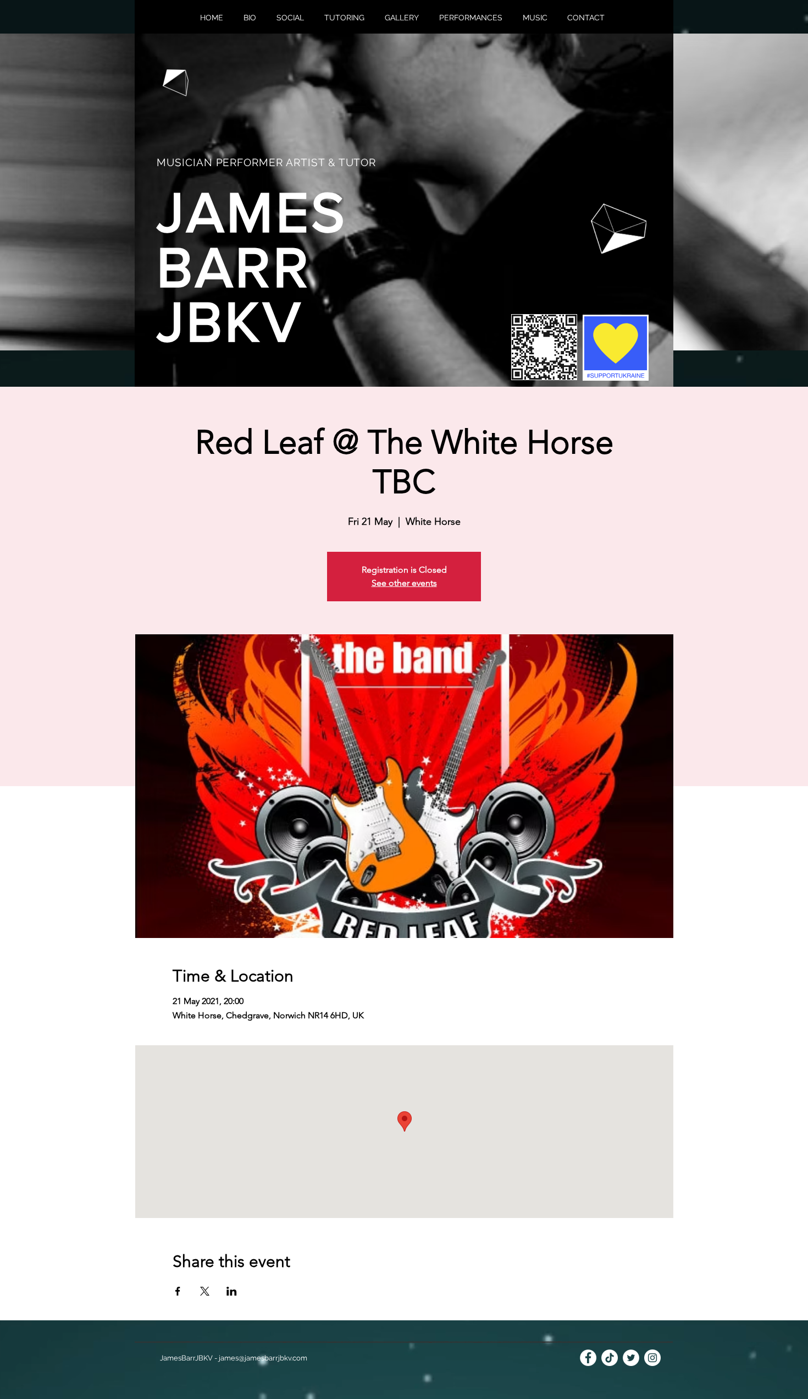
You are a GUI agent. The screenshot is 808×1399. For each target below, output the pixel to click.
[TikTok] (609, 1357)
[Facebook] (588, 1357)
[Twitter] (631, 1357)
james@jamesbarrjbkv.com (263, 1358)
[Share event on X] (205, 1291)
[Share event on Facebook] (178, 1291)
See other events (404, 583)
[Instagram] (652, 1357)
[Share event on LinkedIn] (231, 1291)
